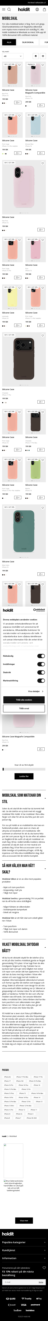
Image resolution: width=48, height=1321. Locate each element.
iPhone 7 (18, 1118)
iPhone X (30, 1114)
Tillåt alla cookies (24, 700)
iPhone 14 (37, 1097)
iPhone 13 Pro (26, 1102)
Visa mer (24, 1220)
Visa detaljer (34, 691)
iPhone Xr (7, 1114)
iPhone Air (7, 1077)
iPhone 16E (19, 1081)
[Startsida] (4, 1136)
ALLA (9, 42)
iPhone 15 (22, 1093)
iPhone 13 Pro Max (10, 1102)
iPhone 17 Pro (38, 1077)
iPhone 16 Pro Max (35, 1081)
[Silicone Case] (12, 74)
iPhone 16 (37, 1085)
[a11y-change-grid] (36, 56)
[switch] (41, 664)
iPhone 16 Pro (8, 1085)
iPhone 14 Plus (23, 1097)
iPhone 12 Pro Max (25, 1106)
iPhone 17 (7, 1081)
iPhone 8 (7, 1118)
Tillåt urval (24, 708)
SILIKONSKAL (28, 42)
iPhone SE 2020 (32, 1118)
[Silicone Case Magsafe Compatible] (35, 74)
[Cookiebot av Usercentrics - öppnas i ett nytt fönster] (34, 610)
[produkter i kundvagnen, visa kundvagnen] (44, 9)
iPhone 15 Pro (26, 1089)
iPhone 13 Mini (9, 1106)
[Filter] (43, 56)
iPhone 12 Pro (8, 1110)
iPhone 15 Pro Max (10, 1089)
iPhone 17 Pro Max (22, 1077)
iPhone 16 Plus (23, 1085)
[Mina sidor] (37, 9)
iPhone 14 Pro (8, 1097)
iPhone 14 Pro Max (37, 1093)
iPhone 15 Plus (9, 1093)
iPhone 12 (22, 1110)
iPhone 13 (39, 1102)
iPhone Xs (19, 1114)
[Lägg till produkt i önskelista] (19, 65)
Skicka (41, 1282)
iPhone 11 (34, 1110)
